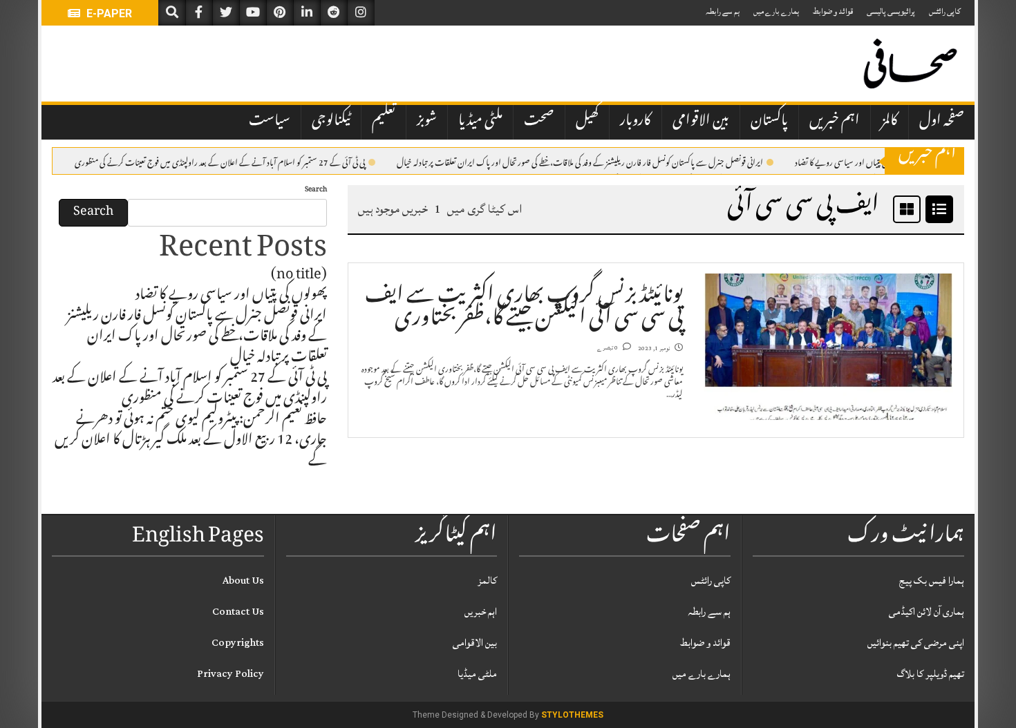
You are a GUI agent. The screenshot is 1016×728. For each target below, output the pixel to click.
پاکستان (769, 121)
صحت (539, 121)
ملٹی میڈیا (480, 121)
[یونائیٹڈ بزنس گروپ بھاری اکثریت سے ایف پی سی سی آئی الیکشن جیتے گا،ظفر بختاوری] (828, 347)
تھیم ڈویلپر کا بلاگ (930, 674)
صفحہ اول (941, 121)
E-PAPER (108, 13)
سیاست (269, 121)
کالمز (889, 121)
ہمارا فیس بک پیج (931, 581)
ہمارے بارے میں (776, 11)
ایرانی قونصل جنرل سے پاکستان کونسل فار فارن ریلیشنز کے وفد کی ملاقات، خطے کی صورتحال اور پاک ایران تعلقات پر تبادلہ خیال (580, 161)
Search (316, 190)
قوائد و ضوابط (833, 11)
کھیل (587, 121)
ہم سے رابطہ (723, 11)
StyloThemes (572, 715)
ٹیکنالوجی (331, 121)
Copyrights (237, 643)
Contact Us (238, 612)
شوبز (427, 121)
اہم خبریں (834, 121)
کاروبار (635, 121)
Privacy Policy (230, 674)
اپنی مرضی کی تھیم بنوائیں (915, 643)
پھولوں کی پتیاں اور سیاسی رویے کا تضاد (853, 161)
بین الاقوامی (700, 121)
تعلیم (383, 121)
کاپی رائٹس (945, 11)
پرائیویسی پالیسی (891, 11)
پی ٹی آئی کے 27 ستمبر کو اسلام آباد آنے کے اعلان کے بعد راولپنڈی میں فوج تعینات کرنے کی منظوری (220, 161)
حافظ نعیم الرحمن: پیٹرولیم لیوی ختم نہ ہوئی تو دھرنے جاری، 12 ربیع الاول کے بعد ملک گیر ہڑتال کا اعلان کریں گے (191, 441)
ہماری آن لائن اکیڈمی (926, 612)
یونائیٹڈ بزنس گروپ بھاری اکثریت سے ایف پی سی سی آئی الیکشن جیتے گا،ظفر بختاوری (524, 309)
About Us (243, 581)
